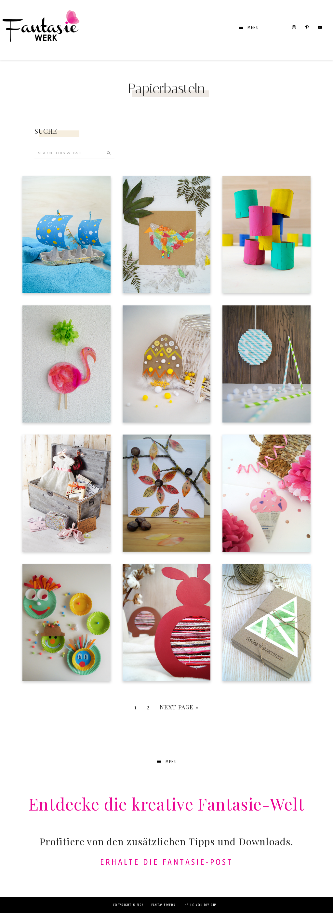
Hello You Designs (200, 905)
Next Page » (179, 707)
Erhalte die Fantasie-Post (166, 861)
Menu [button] (253, 27)
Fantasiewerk (40, 30)
